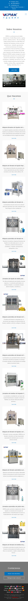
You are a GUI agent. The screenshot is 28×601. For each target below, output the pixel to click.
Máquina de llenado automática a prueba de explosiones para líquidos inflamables (13, 470)
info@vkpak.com (15, 5)
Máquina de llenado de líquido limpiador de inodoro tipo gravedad (13, 165)
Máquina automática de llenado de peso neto (13, 202)
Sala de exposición (16, 598)
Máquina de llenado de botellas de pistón (13, 544)
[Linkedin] (9, 18)
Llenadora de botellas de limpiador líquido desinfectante (13, 393)
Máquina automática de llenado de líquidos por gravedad (13, 355)
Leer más (14, 70)
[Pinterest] (12, 18)
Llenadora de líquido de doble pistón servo (13, 278)
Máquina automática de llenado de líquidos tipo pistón (13, 317)
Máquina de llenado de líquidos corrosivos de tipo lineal (13, 432)
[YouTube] (6, 18)
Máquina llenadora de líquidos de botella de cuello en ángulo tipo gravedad (13, 127)
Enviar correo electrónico (14, 573)
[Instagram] (18, 18)
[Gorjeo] (15, 18)
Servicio (6, 7)
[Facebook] (4, 18)
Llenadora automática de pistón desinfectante (13, 506)
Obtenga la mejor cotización (14, 578)
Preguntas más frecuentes (17, 7)
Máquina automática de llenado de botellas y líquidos (13, 238)
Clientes (14, 8)
